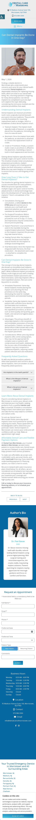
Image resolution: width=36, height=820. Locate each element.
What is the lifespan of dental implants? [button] (17, 380)
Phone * (5, 620)
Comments (6, 654)
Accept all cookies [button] (18, 816)
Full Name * (6, 603)
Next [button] (25, 499)
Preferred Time (7, 637)
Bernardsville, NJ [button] (9, 778)
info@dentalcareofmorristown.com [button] (18, 721)
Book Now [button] (18, 21)
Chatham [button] (6, 791)
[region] (18, 806)
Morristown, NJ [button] (8, 773)
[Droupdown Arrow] (32, 640)
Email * (4, 611)
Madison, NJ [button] (7, 776)
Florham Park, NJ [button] (9, 786)
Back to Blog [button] (16, 495)
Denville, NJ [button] (7, 781)
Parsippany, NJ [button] (8, 783)
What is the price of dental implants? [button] (17, 388)
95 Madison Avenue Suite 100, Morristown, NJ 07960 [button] (19, 11)
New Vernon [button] (7, 789)
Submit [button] (18, 663)
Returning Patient (26, 648)
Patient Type (6, 645)
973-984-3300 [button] (19, 16)
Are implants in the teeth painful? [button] (16, 372)
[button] (2, 16)
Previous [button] (13, 499)
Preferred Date (7, 628)
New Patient (9, 648)
